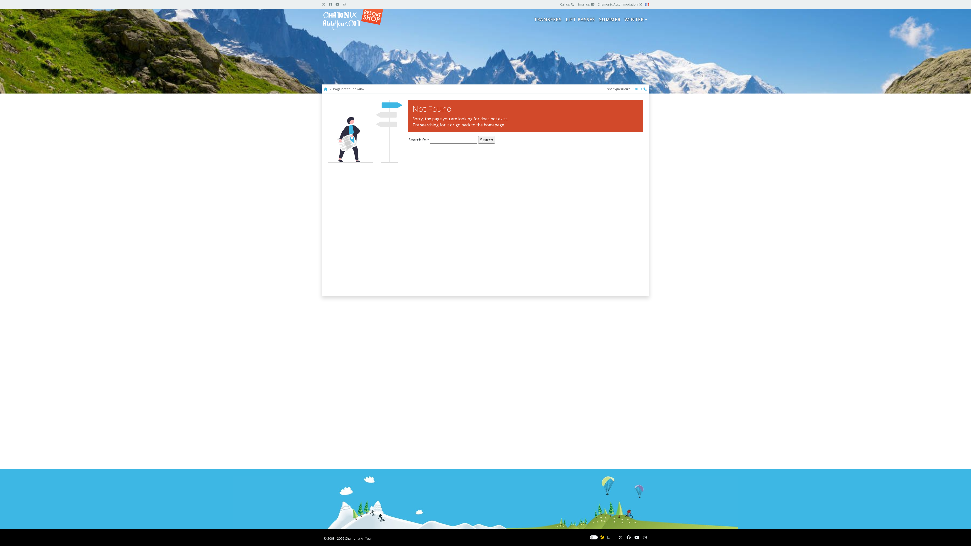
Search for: (418, 140)
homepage (494, 125)
